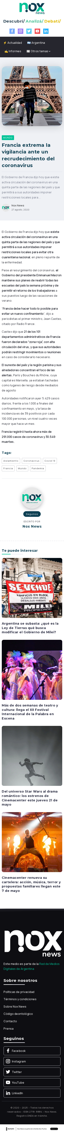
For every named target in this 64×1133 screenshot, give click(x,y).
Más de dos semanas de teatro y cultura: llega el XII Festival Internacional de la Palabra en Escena (30, 711)
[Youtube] (37, 31)
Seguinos (32, 514)
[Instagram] (20, 31)
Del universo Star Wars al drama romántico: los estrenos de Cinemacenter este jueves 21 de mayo (30, 798)
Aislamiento (10, 460)
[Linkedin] (46, 31)
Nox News (18, 205)
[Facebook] (12, 31)
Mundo (22, 468)
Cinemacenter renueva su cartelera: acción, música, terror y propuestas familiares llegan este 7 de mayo (31, 884)
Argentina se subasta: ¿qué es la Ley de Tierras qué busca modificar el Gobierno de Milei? (30, 628)
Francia (8, 468)
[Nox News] (32, 8)
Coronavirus (31, 460)
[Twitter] (29, 31)
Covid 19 (49, 460)
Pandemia (38, 468)
